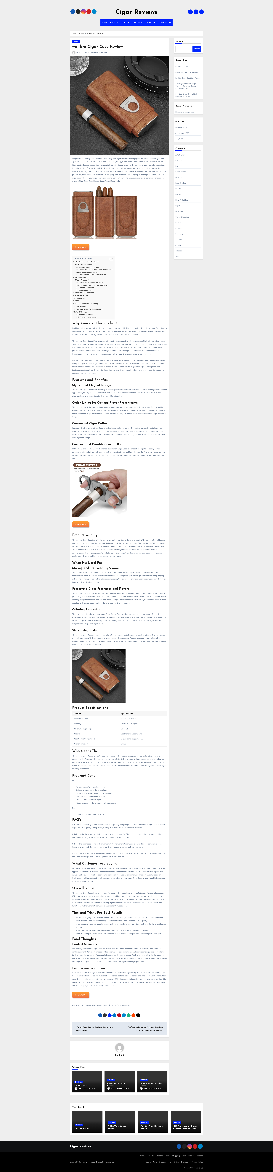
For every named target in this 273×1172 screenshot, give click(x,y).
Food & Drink (180, 183)
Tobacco (178, 251)
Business (179, 161)
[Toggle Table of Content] (110, 259)
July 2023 (179, 139)
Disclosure (137, 22)
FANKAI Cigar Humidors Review (188, 78)
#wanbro (104, 52)
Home (104, 22)
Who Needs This (81, 295)
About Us (114, 22)
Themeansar (110, 1162)
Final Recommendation (88, 317)
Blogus (99, 1162)
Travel (177, 257)
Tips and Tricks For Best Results (89, 309)
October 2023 (181, 128)
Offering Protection (86, 287)
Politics (178, 223)
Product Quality (81, 277)
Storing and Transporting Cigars (91, 282)
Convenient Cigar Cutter (88, 272)
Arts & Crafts (180, 155)
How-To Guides (181, 200)
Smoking (178, 240)
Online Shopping (182, 217)
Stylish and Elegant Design (89, 267)
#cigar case (89, 52)
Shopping (179, 234)
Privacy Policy (151, 22)
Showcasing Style (85, 290)
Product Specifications (84, 293)
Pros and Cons (81, 298)
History (178, 194)
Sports (178, 245)
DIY (176, 166)
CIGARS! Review (81, 1086)
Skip (80, 52)
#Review (97, 52)
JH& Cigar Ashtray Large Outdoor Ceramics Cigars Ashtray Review (185, 86)
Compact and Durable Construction (92, 274)
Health (178, 189)
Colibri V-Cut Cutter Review (186, 72)
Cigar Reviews (136, 12)
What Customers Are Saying (86, 304)
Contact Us (125, 22)
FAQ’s (77, 301)
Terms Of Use (165, 22)
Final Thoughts (82, 312)
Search (179, 41)
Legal (177, 206)
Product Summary (86, 314)
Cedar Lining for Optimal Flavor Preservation (96, 269)
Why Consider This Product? (87, 262)
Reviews (76, 41)
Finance (178, 177)
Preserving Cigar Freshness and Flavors (93, 285)
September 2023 (182, 133)
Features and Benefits (84, 265)
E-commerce (180, 172)
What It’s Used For (82, 280)
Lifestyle (179, 211)
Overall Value (81, 306)
